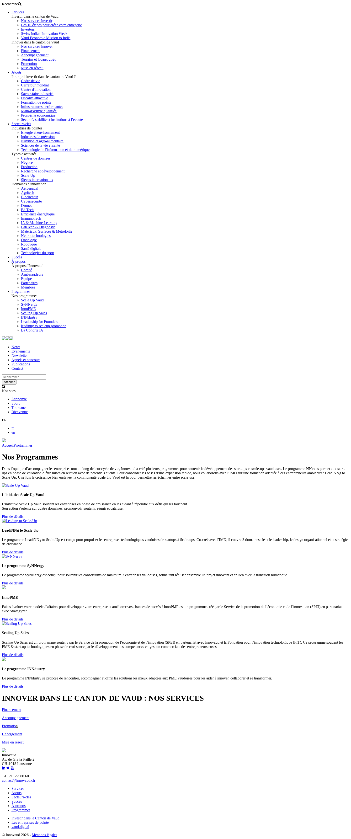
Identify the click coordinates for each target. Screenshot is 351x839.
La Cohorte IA (32, 330)
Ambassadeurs (32, 274)
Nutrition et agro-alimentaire (42, 141)
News (15, 347)
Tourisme (18, 408)
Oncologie (29, 240)
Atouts (16, 72)
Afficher (9, 382)
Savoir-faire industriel (37, 94)
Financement (30, 51)
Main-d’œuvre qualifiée (39, 111)
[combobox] (24, 376)
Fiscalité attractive (34, 98)
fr (12, 428)
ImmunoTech (31, 218)
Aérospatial (29, 188)
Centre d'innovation (36, 89)
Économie (19, 399)
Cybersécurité (31, 201)
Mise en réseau (32, 68)
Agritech (27, 193)
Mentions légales (44, 835)
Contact (17, 368)
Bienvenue (19, 412)
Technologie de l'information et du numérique (55, 150)
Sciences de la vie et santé (40, 145)
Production (29, 167)
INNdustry (29, 317)
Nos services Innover (37, 46)
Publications (20, 364)
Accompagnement (34, 55)
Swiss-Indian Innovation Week (44, 34)
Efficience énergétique (38, 214)
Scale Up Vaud (32, 300)
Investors (28, 29)
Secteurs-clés (21, 124)
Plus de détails (12, 516)
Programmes (20, 291)
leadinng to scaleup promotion (43, 326)
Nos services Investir (36, 21)
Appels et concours (25, 360)
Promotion (29, 64)
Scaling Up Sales (34, 313)
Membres (28, 287)
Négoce (27, 162)
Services (17, 12)
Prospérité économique (38, 115)
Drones (26, 205)
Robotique (29, 244)
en (13, 432)
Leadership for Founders (39, 322)
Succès (16, 257)
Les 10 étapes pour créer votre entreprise (51, 25)
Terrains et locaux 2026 (38, 59)
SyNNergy (29, 304)
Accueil (8, 445)
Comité (26, 270)
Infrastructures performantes (42, 107)
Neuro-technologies (36, 236)
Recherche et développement (42, 171)
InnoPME (28, 309)
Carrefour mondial (35, 85)
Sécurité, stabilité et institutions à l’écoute (52, 120)
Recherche (10, 4)
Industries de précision (38, 137)
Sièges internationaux (37, 180)
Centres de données (35, 158)
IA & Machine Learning (39, 223)
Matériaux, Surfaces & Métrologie (46, 231)
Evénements (20, 351)
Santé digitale (31, 248)
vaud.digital (20, 827)
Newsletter (19, 355)
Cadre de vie (30, 81)
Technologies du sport (37, 253)
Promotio (9, 726)
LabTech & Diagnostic (38, 227)
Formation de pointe (36, 102)
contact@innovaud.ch (18, 780)
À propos (18, 261)
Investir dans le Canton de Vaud (35, 818)
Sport (15, 403)
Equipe (26, 279)
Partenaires (29, 283)
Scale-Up (28, 175)
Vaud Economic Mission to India (45, 38)
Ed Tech (27, 210)
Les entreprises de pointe (30, 822)
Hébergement (12, 734)
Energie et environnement (40, 132)
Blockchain (29, 197)
